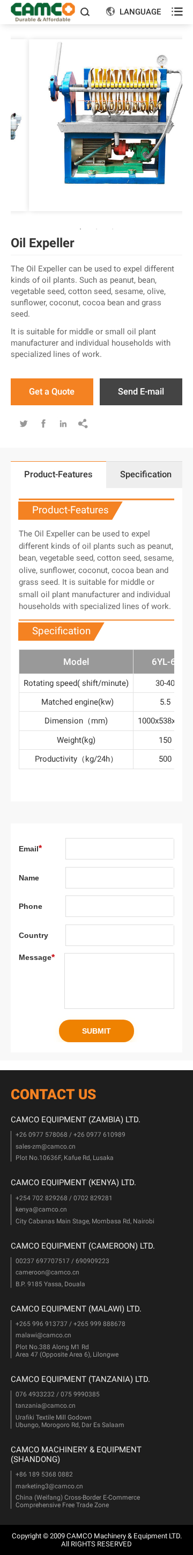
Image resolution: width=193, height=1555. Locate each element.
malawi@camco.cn (43, 1335)
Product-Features (58, 474)
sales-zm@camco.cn (46, 1146)
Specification (146, 474)
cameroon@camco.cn (47, 1272)
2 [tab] (38, 229)
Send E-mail (141, 391)
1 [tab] (22, 229)
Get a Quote (52, 391)
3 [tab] (54, 229)
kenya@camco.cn (41, 1209)
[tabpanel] (96, 125)
